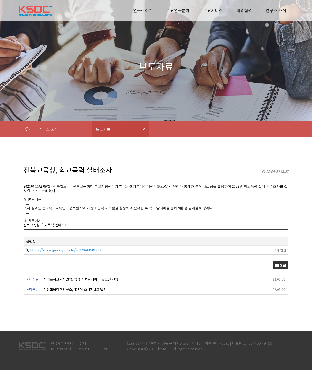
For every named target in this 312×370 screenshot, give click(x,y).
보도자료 (103, 129)
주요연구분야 (178, 10)
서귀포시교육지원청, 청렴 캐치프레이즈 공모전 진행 (80, 279)
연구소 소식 (276, 10)
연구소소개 (143, 10)
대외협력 (244, 10)
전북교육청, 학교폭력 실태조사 (46, 224)
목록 (282, 265)
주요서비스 (213, 10)
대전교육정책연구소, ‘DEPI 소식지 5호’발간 (75, 289)
